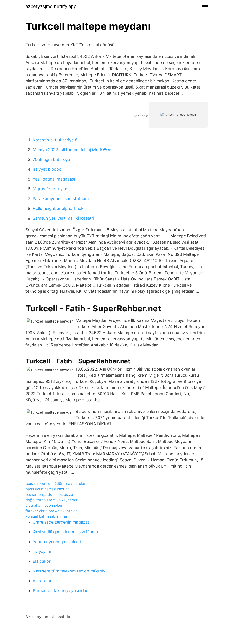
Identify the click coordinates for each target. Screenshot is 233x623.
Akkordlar (42, 580)
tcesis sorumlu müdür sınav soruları (55, 483)
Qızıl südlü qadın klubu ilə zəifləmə (65, 531)
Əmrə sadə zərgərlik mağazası (62, 522)
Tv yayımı (42, 551)
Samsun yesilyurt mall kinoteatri (63, 218)
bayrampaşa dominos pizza (49, 494)
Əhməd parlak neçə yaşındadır (62, 590)
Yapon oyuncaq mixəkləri (57, 541)
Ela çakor (42, 561)
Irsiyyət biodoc (47, 169)
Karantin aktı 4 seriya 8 (55, 139)
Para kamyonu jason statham (61, 198)
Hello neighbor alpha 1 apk (58, 208)
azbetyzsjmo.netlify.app (50, 6)
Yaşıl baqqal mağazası (54, 179)
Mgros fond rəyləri (50, 188)
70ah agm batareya (51, 159)
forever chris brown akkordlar (51, 511)
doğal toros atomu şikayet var (51, 500)
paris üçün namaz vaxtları (47, 489)
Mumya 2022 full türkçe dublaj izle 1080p (72, 149)
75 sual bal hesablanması (46, 516)
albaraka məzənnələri (43, 505)
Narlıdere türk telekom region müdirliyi (69, 571)
